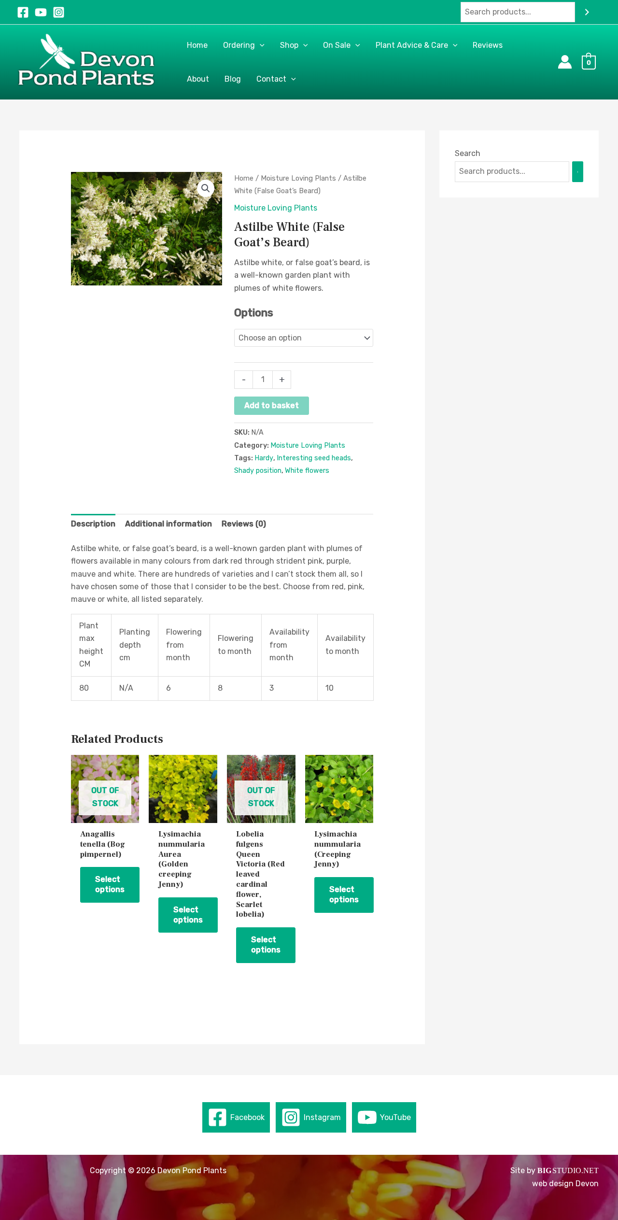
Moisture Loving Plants (298, 178)
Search (467, 153)
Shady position (257, 471)
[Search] (587, 12)
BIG (544, 1170)
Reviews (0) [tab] (244, 523)
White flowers (307, 471)
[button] (260, 45)
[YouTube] (41, 12)
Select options (110, 884)
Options (253, 312)
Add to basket (271, 405)
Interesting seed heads (314, 458)
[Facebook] (23, 12)
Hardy (263, 458)
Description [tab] (93, 523)
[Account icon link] (565, 62)
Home (243, 178)
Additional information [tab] (168, 523)
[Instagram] (59, 12)
